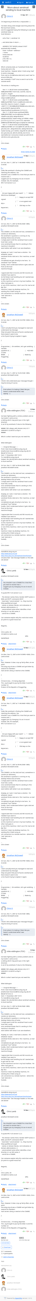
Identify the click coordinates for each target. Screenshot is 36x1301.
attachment (12, 644)
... (2, 168)
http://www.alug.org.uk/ (9, 554)
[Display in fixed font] (31, 147)
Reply (4, 149)
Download (7, 1247)
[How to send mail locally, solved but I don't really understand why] (33, 6)
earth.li (8, 2)
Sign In (21, 2)
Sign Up (31, 2)
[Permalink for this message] (34, 146)
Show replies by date (28, 152)
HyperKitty (18, 1298)
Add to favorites (8, 1257)
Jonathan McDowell (15, 157)
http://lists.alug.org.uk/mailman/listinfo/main (16, 556)
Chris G (10, 16)
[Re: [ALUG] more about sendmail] (2, 6)
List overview (5, 1243)
